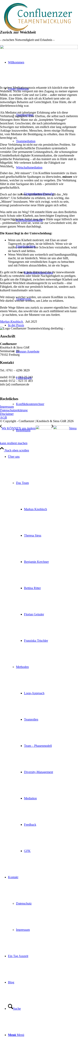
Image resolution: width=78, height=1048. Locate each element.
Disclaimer (7, 414)
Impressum (7, 406)
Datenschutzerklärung (14, 410)
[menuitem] (43, 653)
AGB (3, 417)
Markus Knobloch (11, 321)
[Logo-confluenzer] (38, 33)
